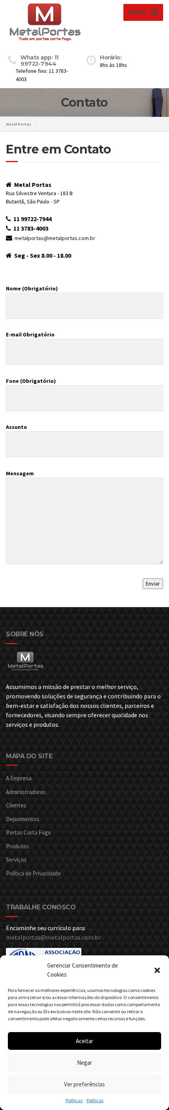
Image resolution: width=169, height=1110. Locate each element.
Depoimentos (22, 819)
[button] (157, 970)
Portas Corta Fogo (28, 832)
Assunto (16, 426)
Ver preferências (84, 1084)
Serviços (16, 859)
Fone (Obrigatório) (31, 380)
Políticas (74, 1100)
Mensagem (20, 473)
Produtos (17, 846)
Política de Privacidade (33, 873)
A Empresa (18, 778)
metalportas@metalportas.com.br (55, 238)
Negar (84, 1062)
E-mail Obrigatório (30, 334)
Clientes (16, 805)
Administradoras (26, 792)
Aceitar (84, 1041)
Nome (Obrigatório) (32, 288)
